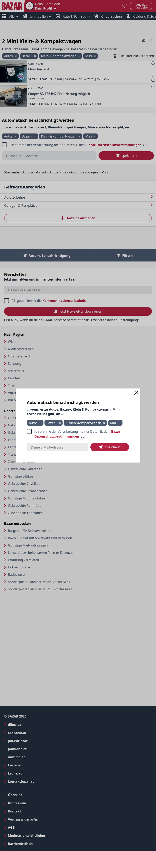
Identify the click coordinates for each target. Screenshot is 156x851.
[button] (136, 393)
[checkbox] (78, 434)
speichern (112, 447)
